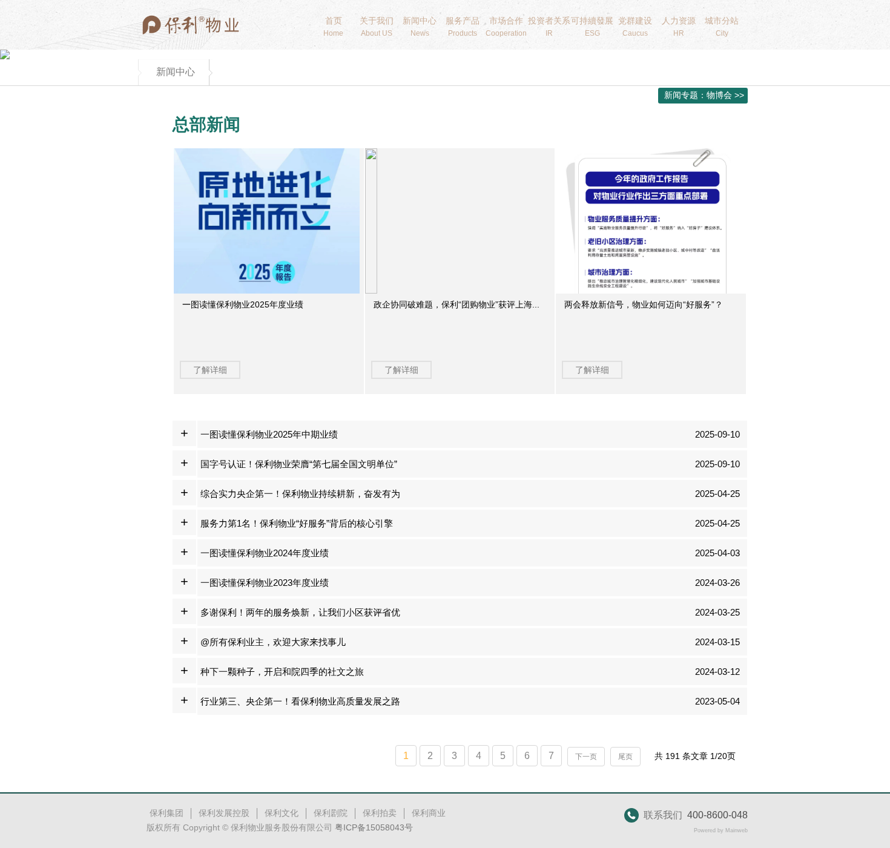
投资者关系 (549, 27)
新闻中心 (420, 27)
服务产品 (463, 27)
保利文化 (281, 813)
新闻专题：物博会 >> (704, 95)
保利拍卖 (380, 813)
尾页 (625, 756)
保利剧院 (331, 813)
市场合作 (506, 27)
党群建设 (635, 27)
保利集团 (166, 813)
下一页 (586, 756)
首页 (333, 27)
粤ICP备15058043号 (374, 827)
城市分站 (722, 27)
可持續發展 (592, 27)
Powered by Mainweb (721, 830)
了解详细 (210, 370)
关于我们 (377, 27)
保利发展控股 (224, 813)
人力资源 (679, 27)
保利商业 (429, 813)
